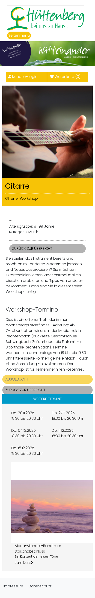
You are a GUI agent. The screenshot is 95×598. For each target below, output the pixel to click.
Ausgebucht (16, 379)
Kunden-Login (24, 76)
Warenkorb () (67, 76)
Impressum (13, 586)
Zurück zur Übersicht (32, 248)
